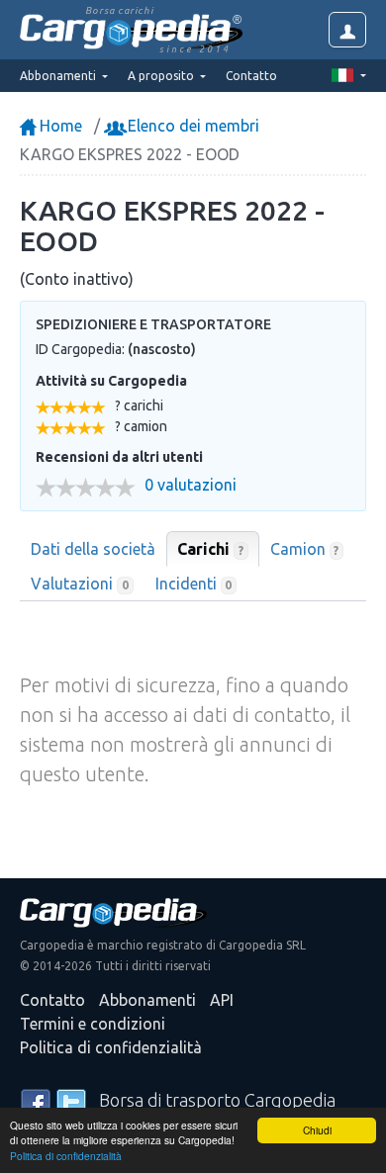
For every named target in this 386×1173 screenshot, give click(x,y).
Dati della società (93, 549)
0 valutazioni (191, 485)
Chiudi (317, 1130)
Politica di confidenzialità (66, 1155)
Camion (304, 549)
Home (59, 126)
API (222, 1000)
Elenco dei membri (191, 126)
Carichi (210, 549)
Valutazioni (80, 583)
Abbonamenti (147, 1000)
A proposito (162, 75)
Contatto (251, 75)
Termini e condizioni (92, 1024)
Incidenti (194, 583)
